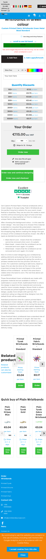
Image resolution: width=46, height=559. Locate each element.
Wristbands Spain (30, 6)
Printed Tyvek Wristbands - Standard (22, 343)
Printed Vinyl (6, 496)
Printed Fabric (6, 492)
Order (20, 385)
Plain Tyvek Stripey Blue (7, 411)
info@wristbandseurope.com (14, 518)
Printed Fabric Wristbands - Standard (38, 343)
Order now (17, 173)
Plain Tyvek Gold (23, 409)
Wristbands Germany (25, 6)
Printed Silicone (7, 488)
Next (42, 364)
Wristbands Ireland (17, 6)
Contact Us (5, 531)
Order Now (7, 451)
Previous (14, 364)
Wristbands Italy (21, 6)
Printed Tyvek (6, 483)
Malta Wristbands (12, 6)
